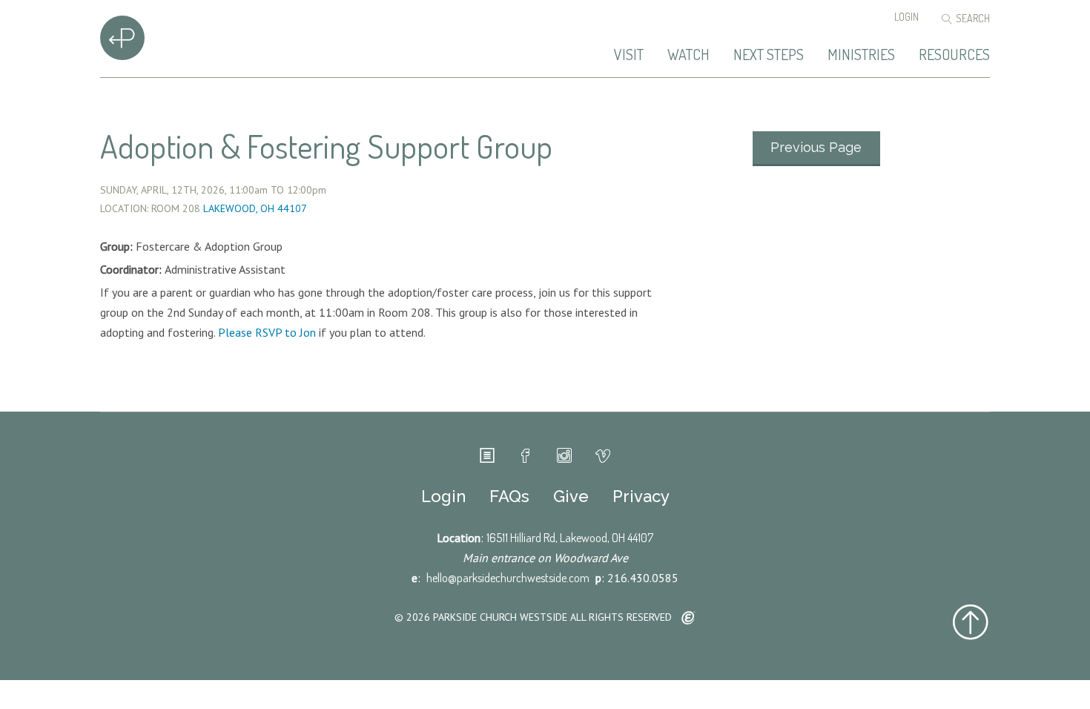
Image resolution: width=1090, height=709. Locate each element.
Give (571, 496)
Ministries (861, 55)
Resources (954, 55)
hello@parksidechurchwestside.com (507, 577)
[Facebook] (525, 456)
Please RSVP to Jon (267, 332)
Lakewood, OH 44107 (255, 208)
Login (906, 16)
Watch (688, 55)
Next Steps (768, 55)
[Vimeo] (602, 456)
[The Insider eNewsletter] (487, 456)
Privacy (641, 496)
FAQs (509, 496)
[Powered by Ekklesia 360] (688, 618)
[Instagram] (564, 456)
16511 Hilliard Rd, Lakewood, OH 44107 (569, 537)
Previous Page (816, 147)
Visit (629, 55)
